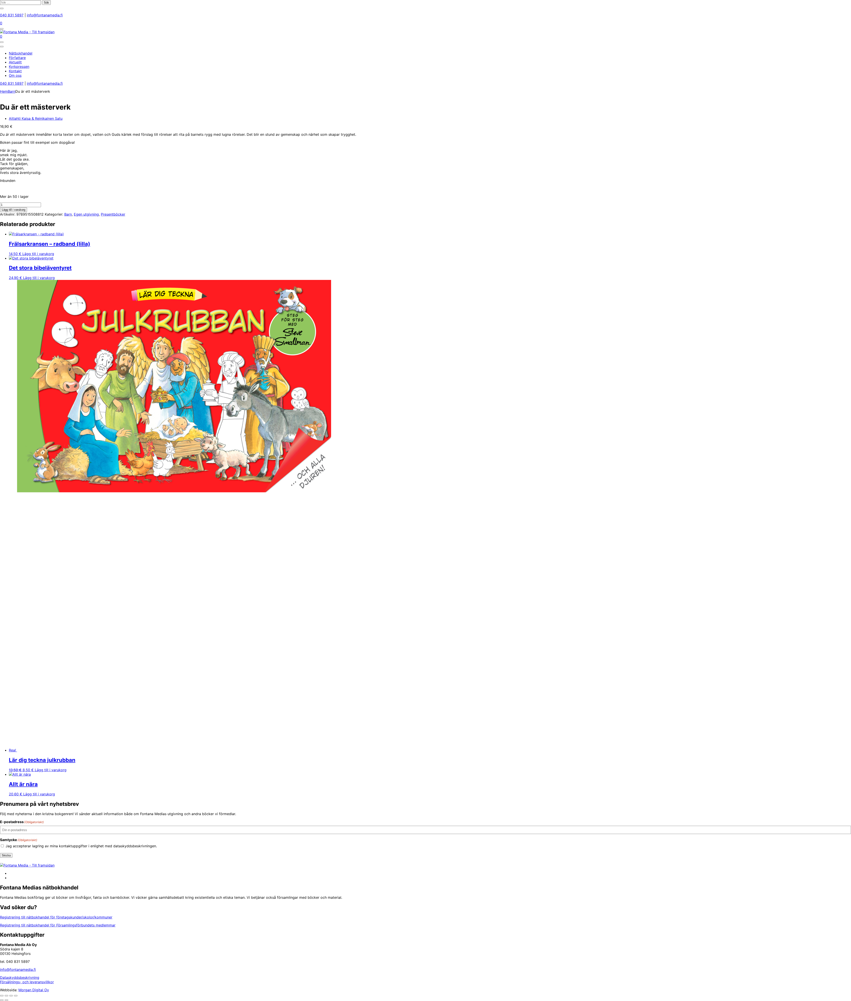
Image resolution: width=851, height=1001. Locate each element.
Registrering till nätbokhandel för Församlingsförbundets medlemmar (57, 925)
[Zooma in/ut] (2, 995)
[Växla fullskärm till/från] (6, 995)
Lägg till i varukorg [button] (38, 254)
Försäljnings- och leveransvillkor (27, 982)
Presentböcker (113, 214)
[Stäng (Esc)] (16, 995)
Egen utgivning (86, 214)
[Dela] (11, 995)
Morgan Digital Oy (33, 990)
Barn (11, 91)
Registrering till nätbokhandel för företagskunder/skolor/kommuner (56, 917)
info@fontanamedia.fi (45, 15)
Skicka (6, 855)
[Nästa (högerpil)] (6, 1000)
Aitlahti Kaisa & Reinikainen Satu (35, 118)
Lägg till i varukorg (13, 209)
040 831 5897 (11, 15)
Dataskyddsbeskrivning (19, 977)
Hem (4, 91)
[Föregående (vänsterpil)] (2, 1000)
